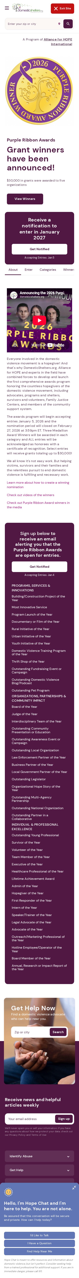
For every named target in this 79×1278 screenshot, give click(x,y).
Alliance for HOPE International (58, 41)
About (13, 269)
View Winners (25, 199)
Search (58, 1032)
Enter (29, 269)
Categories (48, 269)
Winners (69, 269)
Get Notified (39, 249)
